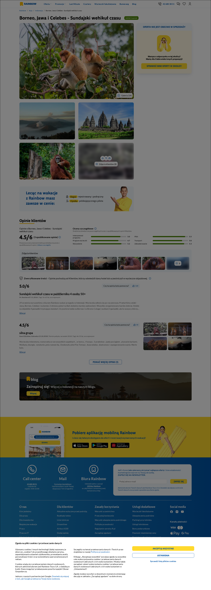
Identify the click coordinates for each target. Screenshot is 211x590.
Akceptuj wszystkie (164, 549)
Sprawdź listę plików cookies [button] (163, 561)
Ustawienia (168, 556)
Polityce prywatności (100, 552)
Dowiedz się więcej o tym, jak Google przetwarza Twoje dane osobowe (42, 577)
